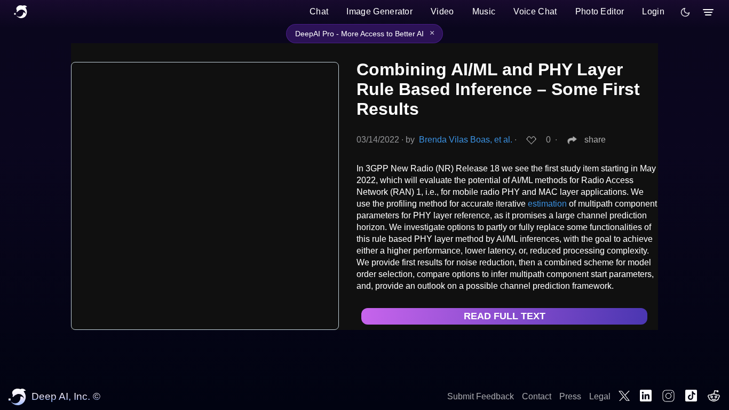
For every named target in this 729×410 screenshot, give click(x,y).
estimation (547, 203)
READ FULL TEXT (504, 316)
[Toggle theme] (685, 12)
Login (653, 11)
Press (570, 396)
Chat (319, 11)
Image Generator (379, 11)
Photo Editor (599, 11)
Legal (600, 396)
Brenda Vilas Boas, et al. (465, 139)
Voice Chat (535, 11)
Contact (536, 396)
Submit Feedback (480, 396)
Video (442, 11)
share (595, 139)
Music (484, 11)
